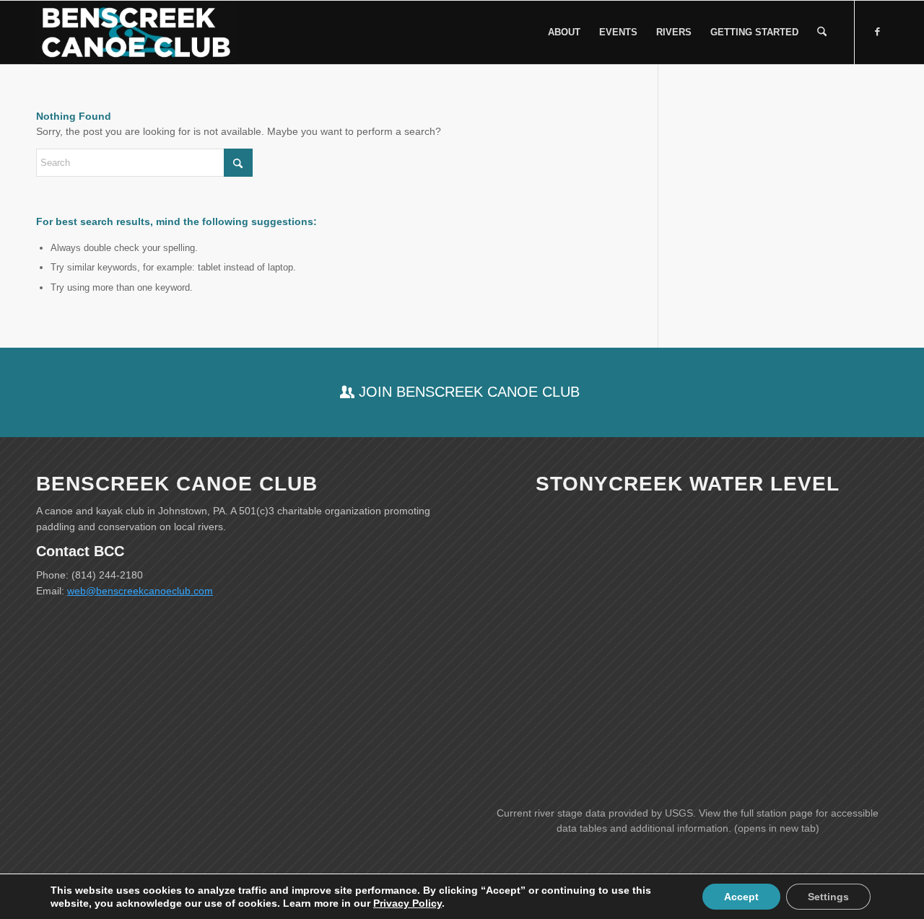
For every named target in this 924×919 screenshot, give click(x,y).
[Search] (822, 32)
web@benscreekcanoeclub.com (140, 591)
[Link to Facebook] (877, 32)
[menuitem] (564, 32)
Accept (741, 896)
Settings (828, 896)
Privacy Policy (407, 903)
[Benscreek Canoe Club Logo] (136, 32)
